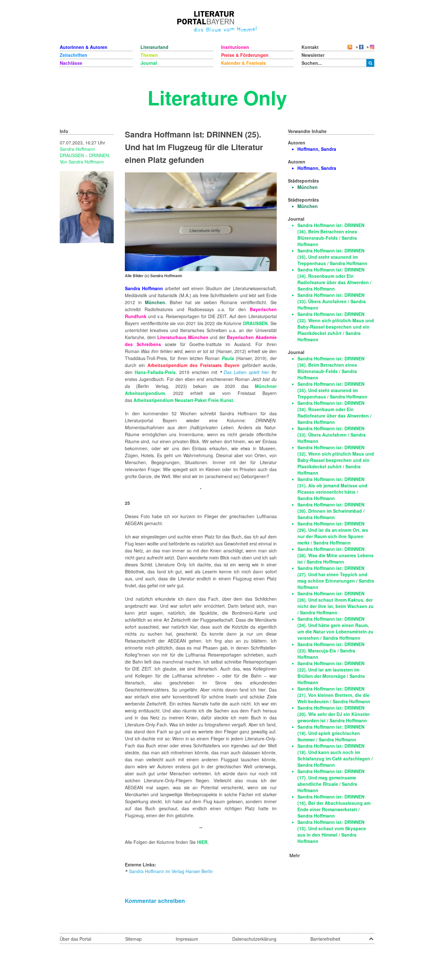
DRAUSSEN (255, 323)
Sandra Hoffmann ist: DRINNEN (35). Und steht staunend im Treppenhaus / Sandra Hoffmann (332, 256)
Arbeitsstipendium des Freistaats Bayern (193, 365)
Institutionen (235, 47)
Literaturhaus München (182, 337)
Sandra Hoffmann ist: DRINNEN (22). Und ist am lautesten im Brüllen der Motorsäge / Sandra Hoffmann (331, 672)
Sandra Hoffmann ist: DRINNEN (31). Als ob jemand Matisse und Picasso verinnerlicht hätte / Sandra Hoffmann (332, 488)
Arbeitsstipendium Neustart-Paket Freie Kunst (183, 400)
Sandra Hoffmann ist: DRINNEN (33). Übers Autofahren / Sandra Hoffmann (331, 301)
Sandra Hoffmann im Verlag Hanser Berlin (171, 871)
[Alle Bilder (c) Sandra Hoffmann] (201, 221)
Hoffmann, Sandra (316, 149)
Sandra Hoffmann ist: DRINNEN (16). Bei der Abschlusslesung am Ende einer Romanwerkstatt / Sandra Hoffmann (333, 806)
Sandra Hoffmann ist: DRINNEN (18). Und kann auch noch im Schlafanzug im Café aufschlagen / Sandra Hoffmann (335, 755)
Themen (149, 55)
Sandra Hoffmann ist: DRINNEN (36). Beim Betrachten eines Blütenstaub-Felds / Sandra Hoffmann (330, 234)
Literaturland (154, 47)
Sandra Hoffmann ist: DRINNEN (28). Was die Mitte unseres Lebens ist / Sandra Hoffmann (335, 555)
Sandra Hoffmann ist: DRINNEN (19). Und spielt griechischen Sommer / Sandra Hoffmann (330, 733)
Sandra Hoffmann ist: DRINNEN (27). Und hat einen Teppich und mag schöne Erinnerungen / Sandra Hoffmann (335, 577)
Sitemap (133, 939)
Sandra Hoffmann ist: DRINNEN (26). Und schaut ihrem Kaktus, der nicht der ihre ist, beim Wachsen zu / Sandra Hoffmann (335, 603)
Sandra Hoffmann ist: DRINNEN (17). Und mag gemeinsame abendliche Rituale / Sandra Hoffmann (330, 780)
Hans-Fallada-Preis (155, 372)
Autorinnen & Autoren (83, 47)
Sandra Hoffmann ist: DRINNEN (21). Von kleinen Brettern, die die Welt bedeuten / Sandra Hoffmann (333, 695)
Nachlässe (71, 63)
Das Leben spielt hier (246, 372)
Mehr (294, 855)
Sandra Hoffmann (77, 149)
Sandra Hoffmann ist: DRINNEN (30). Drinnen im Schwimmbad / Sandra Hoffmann (330, 510)
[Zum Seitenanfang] (371, 936)
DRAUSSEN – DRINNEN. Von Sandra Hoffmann (85, 158)
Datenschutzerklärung (254, 939)
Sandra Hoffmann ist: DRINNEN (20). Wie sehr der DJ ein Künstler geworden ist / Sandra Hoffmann (333, 714)
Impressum (187, 939)
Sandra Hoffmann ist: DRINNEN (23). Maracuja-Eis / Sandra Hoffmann (330, 650)
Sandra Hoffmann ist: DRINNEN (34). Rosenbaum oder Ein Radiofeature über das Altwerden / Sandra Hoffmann (334, 279)
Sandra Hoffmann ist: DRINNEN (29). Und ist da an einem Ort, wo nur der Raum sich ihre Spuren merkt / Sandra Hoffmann (332, 533)
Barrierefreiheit (325, 939)
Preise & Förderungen (244, 55)
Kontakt (310, 47)
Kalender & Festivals (243, 63)
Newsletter (313, 55)
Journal (148, 63)
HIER (202, 842)
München (155, 302)
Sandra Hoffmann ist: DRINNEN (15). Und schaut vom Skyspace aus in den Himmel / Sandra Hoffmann (331, 831)
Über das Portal (75, 939)
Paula (228, 358)
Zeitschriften (73, 55)
